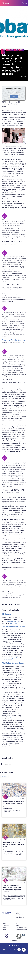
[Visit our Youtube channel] (9, 945)
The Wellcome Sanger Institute (13, 626)
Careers (17, 925)
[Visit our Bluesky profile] (14, 945)
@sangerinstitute (7, 660)
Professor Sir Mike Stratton (13, 340)
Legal (17, 923)
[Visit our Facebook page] (16, 945)
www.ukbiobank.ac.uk (13, 621)
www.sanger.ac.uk (12, 658)
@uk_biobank (13, 623)
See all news (4, 776)
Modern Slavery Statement (21, 929)
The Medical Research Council (13, 663)
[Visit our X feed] (12, 945)
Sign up (13, 96)
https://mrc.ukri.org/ (14, 717)
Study (4, 929)
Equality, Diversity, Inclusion (21, 927)
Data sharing (5, 925)
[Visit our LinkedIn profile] (18, 945)
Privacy (4, 927)
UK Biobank (6, 614)
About (4, 923)
